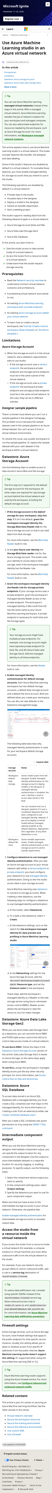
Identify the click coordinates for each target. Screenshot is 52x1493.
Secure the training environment (23, 1423)
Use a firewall (14, 1434)
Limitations (9, 76)
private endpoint (15, 872)
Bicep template (26, 329)
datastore (42, 889)
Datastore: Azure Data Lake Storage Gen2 (22, 83)
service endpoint (37, 868)
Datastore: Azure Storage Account (19, 79)
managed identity (38, 875)
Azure (5, 35)
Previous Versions (25, 1477)
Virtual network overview (20, 1415)
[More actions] (47, 35)
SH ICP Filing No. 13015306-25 (15, 1466)
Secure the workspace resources (23, 1419)
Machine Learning (19, 35)
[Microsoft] (26, 29)
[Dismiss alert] (48, 4)
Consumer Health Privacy (13, 1485)
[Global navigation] (2, 29)
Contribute (7, 1481)
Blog (38, 1477)
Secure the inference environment (24, 1426)
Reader (41, 665)
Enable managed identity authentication (22, 1215)
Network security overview (30, 280)
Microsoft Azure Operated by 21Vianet (19, 1474)
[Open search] (49, 29)
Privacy (38, 1470)
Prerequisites (10, 72)
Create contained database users (18, 1114)
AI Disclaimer (8, 1477)
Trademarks (7, 1489)
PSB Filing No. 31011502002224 (16, 1470)
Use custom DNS (15, 1430)
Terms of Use (35, 1485)
